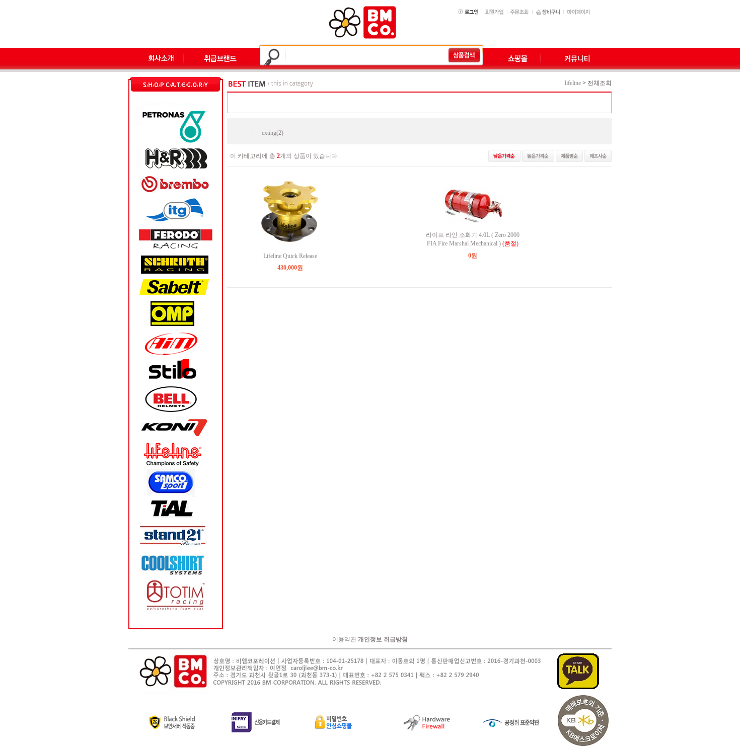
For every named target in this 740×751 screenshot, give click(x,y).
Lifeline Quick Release (290, 256)
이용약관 (344, 639)
